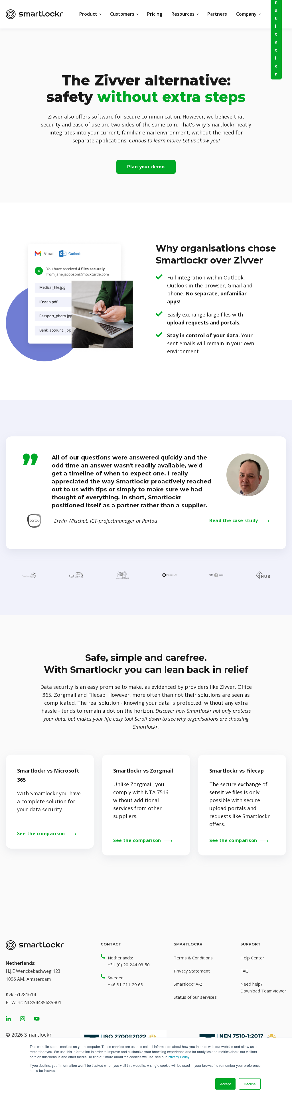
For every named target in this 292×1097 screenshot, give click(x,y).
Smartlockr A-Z (188, 984)
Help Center (252, 958)
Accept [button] (225, 1083)
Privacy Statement (192, 971)
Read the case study (234, 521)
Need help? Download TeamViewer (263, 987)
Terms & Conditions (193, 958)
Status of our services (195, 997)
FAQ (244, 971)
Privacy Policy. (179, 1056)
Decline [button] (250, 1083)
